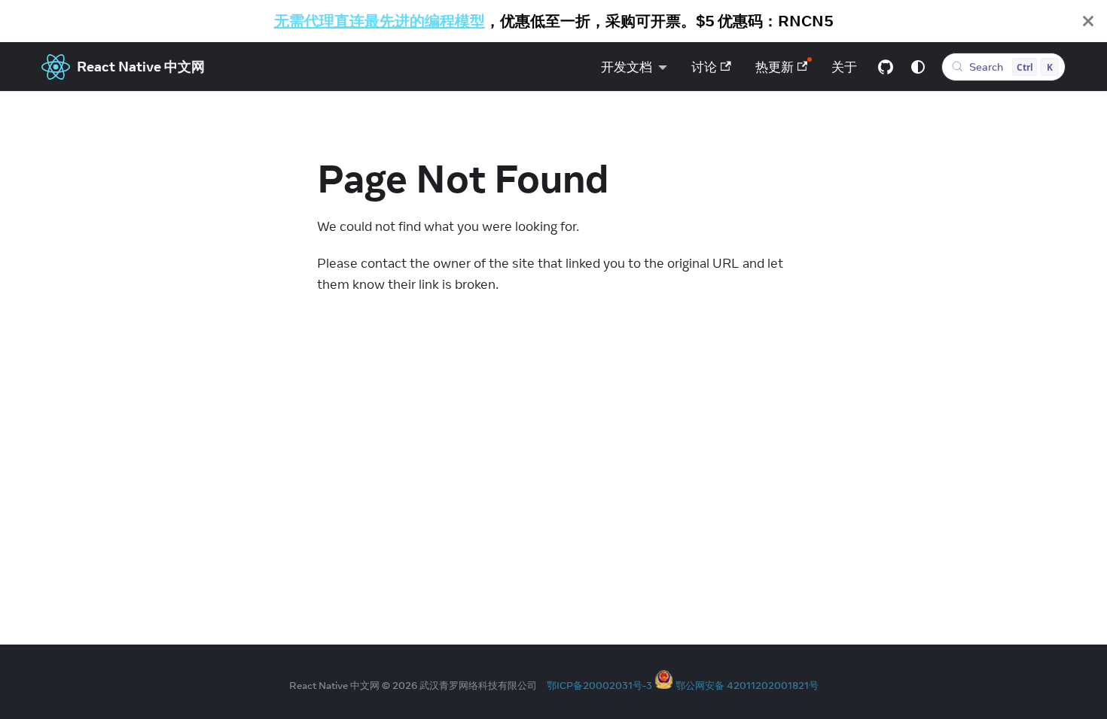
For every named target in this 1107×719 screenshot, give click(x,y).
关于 (844, 67)
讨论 (704, 67)
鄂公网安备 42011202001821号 (747, 685)
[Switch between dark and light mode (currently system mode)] (918, 67)
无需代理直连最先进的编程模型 (379, 20)
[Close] (1088, 21)
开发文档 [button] (626, 67)
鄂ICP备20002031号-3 (599, 685)
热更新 (774, 67)
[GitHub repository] (885, 66)
